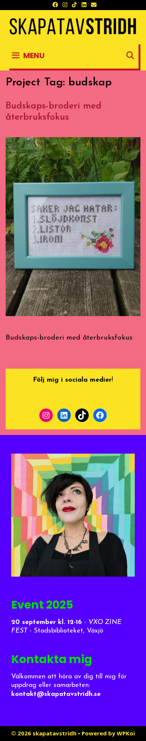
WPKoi (126, 733)
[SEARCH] (130, 55)
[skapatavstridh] (73, 26)
